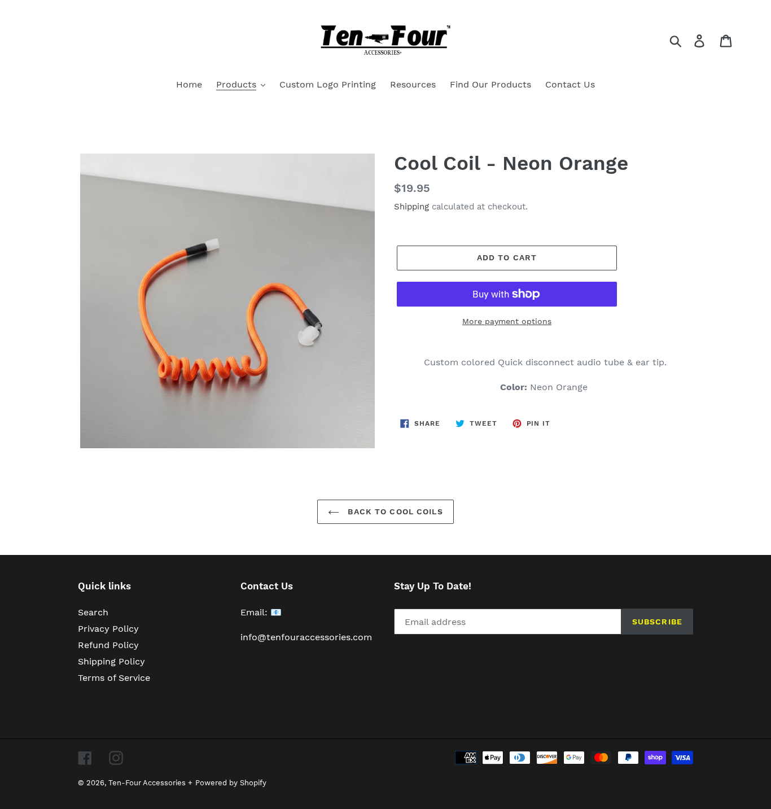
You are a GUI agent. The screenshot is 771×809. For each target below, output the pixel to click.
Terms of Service (114, 677)
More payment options (506, 321)
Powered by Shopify (230, 783)
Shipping (411, 207)
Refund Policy (108, 645)
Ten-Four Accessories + (150, 783)
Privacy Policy (108, 628)
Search (93, 612)
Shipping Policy (111, 661)
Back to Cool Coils (394, 511)
